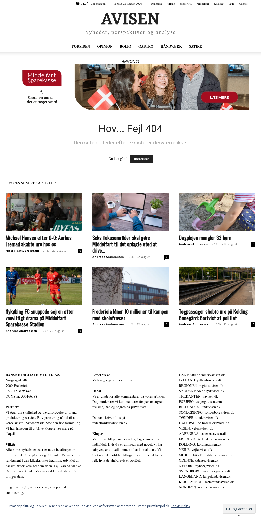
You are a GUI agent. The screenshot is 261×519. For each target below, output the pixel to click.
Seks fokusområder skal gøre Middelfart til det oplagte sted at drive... (124, 244)
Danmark (156, 3)
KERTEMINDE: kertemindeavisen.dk (206, 481)
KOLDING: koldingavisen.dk (200, 444)
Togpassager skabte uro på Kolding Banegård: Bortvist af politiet (213, 314)
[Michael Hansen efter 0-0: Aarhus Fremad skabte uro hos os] (44, 212)
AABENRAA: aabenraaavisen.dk (203, 433)
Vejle (231, 3)
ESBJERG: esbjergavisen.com (200, 401)
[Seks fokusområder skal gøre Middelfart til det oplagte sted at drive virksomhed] (130, 212)
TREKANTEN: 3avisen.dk (198, 396)
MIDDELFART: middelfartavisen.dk (205, 455)
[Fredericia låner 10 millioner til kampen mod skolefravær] (130, 286)
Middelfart (203, 3)
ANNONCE (130, 61)
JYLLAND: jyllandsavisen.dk (200, 380)
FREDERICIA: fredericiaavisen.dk (204, 438)
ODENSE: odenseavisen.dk (198, 460)
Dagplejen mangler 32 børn (205, 237)
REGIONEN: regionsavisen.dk (201, 385)
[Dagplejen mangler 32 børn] (217, 212)
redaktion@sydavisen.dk (109, 422)
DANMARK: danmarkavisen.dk (202, 374)
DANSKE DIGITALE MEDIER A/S (33, 374)
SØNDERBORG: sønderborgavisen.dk (206, 412)
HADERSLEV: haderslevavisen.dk (204, 422)
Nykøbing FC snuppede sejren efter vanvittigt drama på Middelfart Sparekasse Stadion (40, 317)
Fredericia (186, 3)
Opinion (105, 46)
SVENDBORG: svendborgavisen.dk (205, 471)
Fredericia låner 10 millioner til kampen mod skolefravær (130, 314)
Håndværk (171, 46)
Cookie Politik (180, 506)
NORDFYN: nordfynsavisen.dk (201, 487)
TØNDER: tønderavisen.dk (198, 417)
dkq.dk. (11, 433)
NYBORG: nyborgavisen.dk (199, 465)
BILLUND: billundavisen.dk (199, 406)
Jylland (171, 3)
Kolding (219, 3)
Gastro (145, 46)
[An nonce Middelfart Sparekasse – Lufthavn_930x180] (130, 87)
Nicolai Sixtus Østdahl (22, 250)
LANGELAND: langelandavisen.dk (204, 476)
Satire (195, 46)
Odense (243, 3)
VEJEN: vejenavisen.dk (196, 428)
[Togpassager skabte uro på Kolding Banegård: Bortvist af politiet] (217, 286)
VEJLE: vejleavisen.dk (195, 449)
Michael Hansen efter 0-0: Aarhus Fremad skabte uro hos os (39, 241)
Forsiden (81, 46)
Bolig (125, 46)
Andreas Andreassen (108, 257)
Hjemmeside (141, 159)
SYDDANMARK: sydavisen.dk (201, 390)
